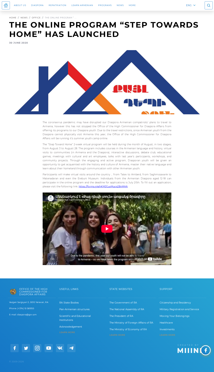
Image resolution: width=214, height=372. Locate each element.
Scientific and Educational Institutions (75, 318)
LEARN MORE (67, 332)
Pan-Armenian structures (74, 309)
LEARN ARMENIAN (82, 5)
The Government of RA (123, 302)
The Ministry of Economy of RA (128, 329)
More (132, 5)
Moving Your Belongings (174, 316)
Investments (167, 329)
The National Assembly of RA (127, 309)
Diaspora (37, 5)
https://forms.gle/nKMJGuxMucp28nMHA (103, 186)
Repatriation (57, 5)
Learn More (167, 335)
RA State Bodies (69, 302)
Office (36, 17)
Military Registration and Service (179, 309)
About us (20, 5)
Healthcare (166, 322)
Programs (105, 5)
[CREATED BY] (191, 348)
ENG (189, 5)
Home (12, 17)
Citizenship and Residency (175, 302)
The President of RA (121, 316)
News (120, 5)
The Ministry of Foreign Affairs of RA (131, 322)
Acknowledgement (70, 326)
